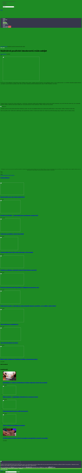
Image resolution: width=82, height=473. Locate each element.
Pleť (24, 467)
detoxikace (6, 467)
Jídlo (4, 20)
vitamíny (46, 467)
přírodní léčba (34, 467)
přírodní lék (29, 467)
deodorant (2, 173)
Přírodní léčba (5, 23)
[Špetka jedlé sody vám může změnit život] (12, 194)
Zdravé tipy (5, 19)
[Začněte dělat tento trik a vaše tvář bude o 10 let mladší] (9, 249)
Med (17, 467)
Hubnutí (13, 467)
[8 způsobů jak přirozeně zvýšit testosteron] (9, 408)
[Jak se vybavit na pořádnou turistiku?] (9, 422)
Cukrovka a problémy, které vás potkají (12, 234)
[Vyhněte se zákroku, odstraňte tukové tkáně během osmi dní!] (12, 267)
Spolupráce (5, 3)
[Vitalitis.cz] (13, 16)
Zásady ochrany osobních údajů (9, 1)
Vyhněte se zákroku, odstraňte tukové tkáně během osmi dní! (18, 270)
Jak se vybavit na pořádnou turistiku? (14, 425)
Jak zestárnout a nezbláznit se (9, 324)
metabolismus (20, 467)
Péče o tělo (5, 22)
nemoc (23, 467)
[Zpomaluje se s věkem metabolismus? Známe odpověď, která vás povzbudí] (9, 380)
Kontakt (4, 4)
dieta (9, 467)
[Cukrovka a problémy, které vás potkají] (10, 231)
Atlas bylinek (7, 26)
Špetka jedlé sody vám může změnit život (12, 197)
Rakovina (38, 467)
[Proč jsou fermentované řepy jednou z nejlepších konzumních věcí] (12, 284)
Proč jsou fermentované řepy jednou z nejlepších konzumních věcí (19, 287)
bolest (1, 467)
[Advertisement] (41, 37)
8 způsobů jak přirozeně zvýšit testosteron (15, 411)
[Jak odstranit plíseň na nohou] (10, 340)
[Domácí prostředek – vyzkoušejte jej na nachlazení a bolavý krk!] (10, 212)
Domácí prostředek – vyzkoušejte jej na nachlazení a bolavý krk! (19, 215)
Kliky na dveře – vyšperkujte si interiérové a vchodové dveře (20, 397)
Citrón (3, 467)
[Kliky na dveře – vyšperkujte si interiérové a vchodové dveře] (9, 394)
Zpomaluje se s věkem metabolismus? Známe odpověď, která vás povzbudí (25, 382)
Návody (4, 21)
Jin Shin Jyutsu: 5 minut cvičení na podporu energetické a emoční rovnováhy (25, 438)
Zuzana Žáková (3, 54)
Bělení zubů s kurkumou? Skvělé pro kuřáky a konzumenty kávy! (19, 359)
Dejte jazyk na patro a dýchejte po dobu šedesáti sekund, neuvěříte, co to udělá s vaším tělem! (28, 306)
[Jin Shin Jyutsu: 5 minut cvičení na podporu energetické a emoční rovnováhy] (9, 435)
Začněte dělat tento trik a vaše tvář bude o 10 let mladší (16, 252)
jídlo (15, 467)
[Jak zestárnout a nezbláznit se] (12, 321)
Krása (4, 25)
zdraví (50, 467)
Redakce (4, 2)
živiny (54, 467)
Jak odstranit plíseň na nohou (9, 343)
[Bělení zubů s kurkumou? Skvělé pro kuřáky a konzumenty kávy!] (12, 356)
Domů (4, 18)
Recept (41, 467)
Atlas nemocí (7, 27)
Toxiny (44, 467)
